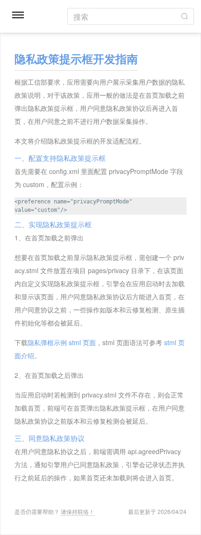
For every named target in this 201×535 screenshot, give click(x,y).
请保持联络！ (77, 511)
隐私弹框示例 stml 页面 (62, 342)
